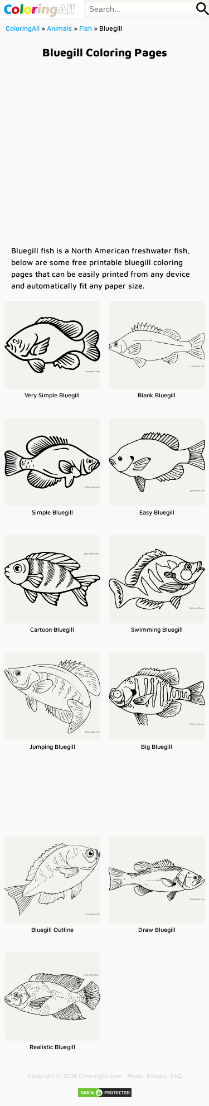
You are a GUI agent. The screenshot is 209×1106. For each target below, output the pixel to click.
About (135, 1075)
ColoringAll (23, 28)
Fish (85, 28)
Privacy (157, 1075)
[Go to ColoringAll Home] (39, 9)
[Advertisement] (104, 151)
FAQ (176, 1075)
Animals (59, 28)
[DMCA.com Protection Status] (105, 1095)
